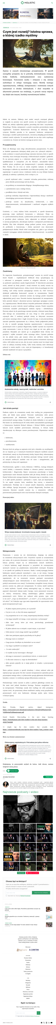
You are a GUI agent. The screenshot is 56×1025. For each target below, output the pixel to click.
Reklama (28, 987)
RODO (28, 998)
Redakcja (28, 980)
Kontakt (28, 985)
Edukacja (15, 22)
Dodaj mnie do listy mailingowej (41, 892)
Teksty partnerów (28, 971)
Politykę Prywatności (25, 895)
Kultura (28, 967)
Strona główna (7, 22)
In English (28, 973)
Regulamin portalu (28, 994)
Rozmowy (28, 969)
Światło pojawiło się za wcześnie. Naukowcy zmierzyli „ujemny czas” (22, 917)
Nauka (28, 962)
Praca (28, 989)
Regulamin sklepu (28, 996)
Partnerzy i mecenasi (28, 991)
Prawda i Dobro (28, 958)
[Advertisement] (28, 108)
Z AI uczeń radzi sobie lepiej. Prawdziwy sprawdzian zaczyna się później (22, 909)
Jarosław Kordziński (9, 777)
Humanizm (28, 960)
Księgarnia (28, 982)
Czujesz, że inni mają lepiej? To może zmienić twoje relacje (21, 924)
